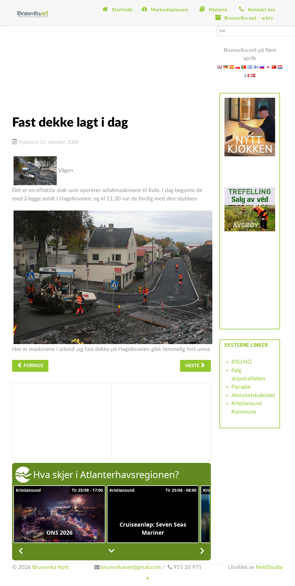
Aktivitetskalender (253, 395)
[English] (219, 67)
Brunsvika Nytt (50, 567)
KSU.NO (241, 362)
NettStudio (269, 567)
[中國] (274, 67)
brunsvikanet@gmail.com (131, 567)
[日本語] (268, 67)
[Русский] (262, 67)
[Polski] (237, 67)
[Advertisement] (111, 66)
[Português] (243, 67)
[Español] (231, 67)
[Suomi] (256, 67)
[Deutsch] (225, 67)
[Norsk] (253, 75)
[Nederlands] (280, 67)
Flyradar (241, 387)
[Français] (247, 75)
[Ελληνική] (249, 67)
